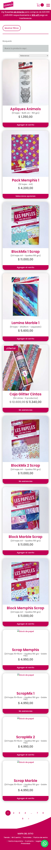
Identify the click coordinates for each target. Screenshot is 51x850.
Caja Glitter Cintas (25, 394)
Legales (39, 841)
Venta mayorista (15, 841)
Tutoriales (27, 837)
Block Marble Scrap (25, 536)
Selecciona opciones (25, 196)
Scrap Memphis (25, 649)
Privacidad (25, 843)
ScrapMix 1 (26, 693)
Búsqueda (7, 41)
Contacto (29, 841)
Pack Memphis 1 (25, 180)
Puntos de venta (40, 837)
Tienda (7, 837)
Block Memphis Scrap (25, 608)
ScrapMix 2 (25, 737)
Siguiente (28, 818)
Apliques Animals (25, 109)
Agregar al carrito (25, 124)
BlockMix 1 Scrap (25, 251)
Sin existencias (25, 410)
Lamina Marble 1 (25, 322)
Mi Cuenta (16, 837)
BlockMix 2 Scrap (25, 465)
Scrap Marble (25, 780)
